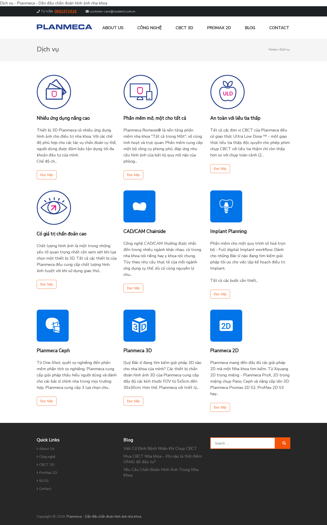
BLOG (250, 27)
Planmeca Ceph (53, 350)
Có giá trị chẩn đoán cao (62, 234)
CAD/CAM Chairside (144, 231)
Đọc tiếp (46, 175)
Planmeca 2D (224, 350)
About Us (112, 27)
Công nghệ (149, 27)
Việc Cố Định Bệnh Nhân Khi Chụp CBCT (160, 448)
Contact (279, 27)
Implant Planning (228, 231)
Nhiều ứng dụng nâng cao (63, 118)
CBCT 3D (184, 27)
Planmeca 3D (137, 350)
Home (273, 50)
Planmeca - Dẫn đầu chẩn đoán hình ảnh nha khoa (103, 516)
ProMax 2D (219, 27)
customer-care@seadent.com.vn (112, 11)
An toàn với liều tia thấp (235, 118)
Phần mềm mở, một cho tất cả (154, 118)
